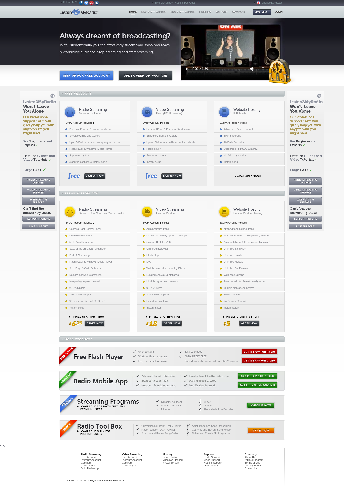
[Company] (238, 12)
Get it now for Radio (259, 351)
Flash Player (88, 465)
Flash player (129, 465)
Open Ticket (211, 465)
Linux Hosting (170, 457)
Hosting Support (213, 462)
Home (87, 12)
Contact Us (251, 468)
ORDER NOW (87, 321)
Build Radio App (90, 468)
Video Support (212, 459)
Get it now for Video (259, 360)
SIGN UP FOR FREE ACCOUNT (86, 75)
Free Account (88, 457)
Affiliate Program (254, 459)
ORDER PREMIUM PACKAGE (145, 75)
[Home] (133, 12)
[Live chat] (262, 12)
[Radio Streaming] (153, 12)
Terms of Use (252, 462)
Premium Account (91, 459)
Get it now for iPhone (257, 376)
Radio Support (212, 457)
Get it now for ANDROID (257, 384)
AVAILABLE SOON (248, 176)
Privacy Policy (253, 465)
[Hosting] (205, 12)
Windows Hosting (173, 459)
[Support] (221, 12)
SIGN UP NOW (87, 176)
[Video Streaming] (182, 12)
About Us (250, 457)
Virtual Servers (171, 462)
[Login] (279, 12)
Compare (86, 462)
